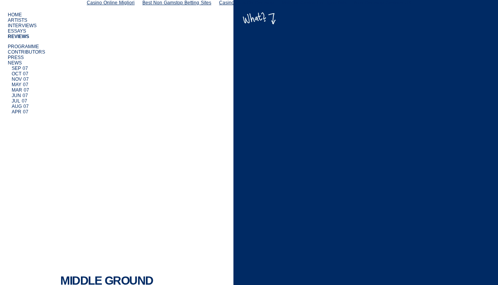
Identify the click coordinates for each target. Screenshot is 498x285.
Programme (23, 46)
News (15, 63)
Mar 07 (20, 90)
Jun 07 (20, 95)
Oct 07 (20, 73)
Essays (17, 31)
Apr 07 (20, 112)
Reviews (18, 36)
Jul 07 (19, 101)
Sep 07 (20, 68)
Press (16, 57)
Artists (17, 20)
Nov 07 (20, 79)
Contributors (26, 52)
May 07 (20, 84)
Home (15, 14)
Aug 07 (20, 106)
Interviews (22, 25)
